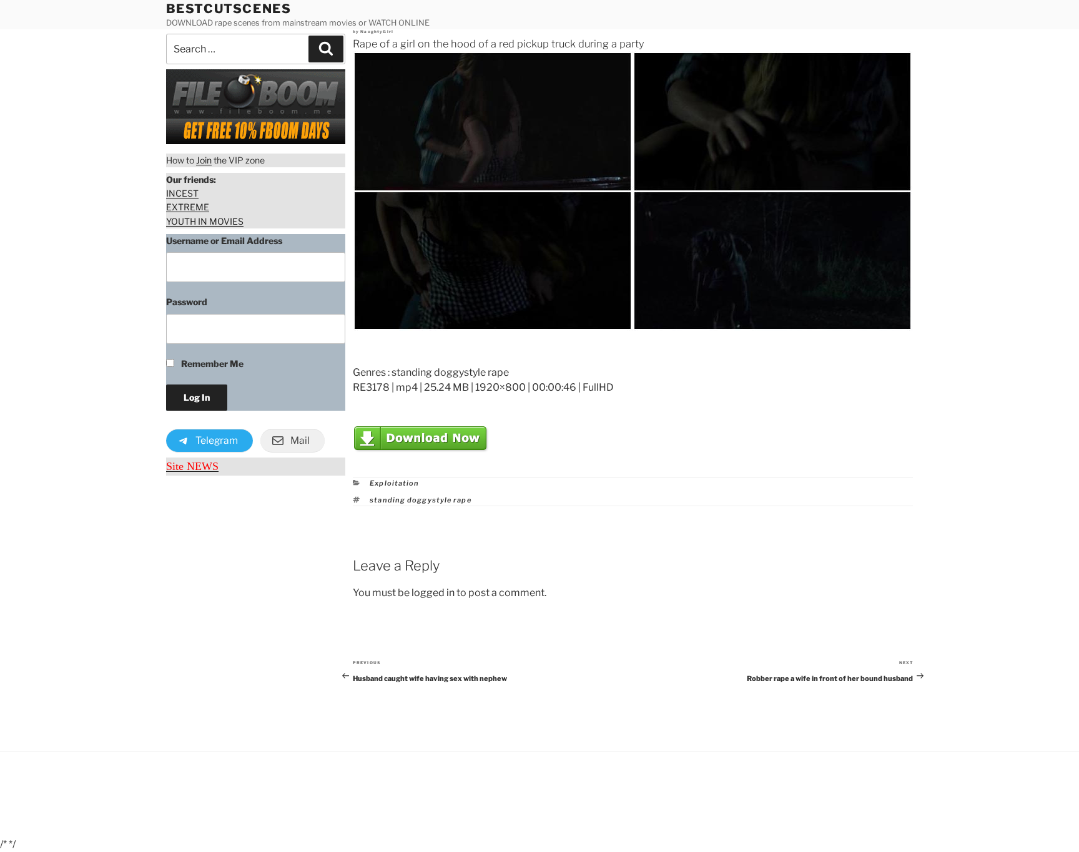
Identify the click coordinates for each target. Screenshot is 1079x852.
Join (204, 160)
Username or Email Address (224, 240)
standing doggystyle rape (420, 500)
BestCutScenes (229, 8)
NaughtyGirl (376, 31)
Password (186, 301)
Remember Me (211, 363)
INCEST (182, 193)
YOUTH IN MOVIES (205, 221)
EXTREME (187, 207)
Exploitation (394, 483)
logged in (433, 593)
